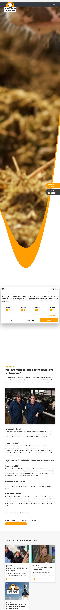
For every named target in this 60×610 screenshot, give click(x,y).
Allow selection (30, 320)
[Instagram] (52, 193)
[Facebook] (49, 193)
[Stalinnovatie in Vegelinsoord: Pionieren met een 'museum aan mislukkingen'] (17, 563)
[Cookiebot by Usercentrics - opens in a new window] (52, 289)
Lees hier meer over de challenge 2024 (15, 524)
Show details (52, 315)
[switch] (23, 310)
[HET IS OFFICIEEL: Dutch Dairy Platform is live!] (43, 563)
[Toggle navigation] (54, 4)
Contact (46, 1)
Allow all (49, 320)
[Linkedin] (54, 193)
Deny (11, 320)
